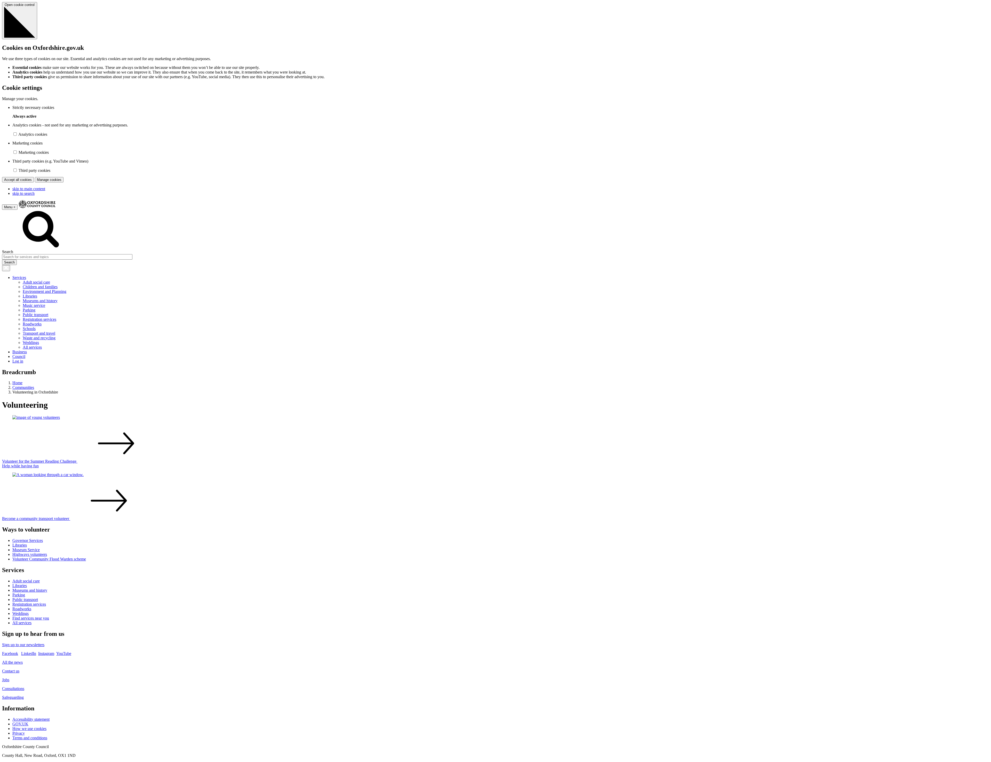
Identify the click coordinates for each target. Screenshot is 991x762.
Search (7, 252)
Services (19, 277)
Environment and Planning (44, 291)
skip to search (23, 193)
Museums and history (40, 301)
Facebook (10, 653)
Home (17, 383)
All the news (12, 662)
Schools (29, 328)
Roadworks (32, 324)
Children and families (40, 287)
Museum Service (26, 550)
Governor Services (27, 540)
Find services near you (30, 618)
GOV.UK (20, 724)
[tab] (495, 544)
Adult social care (36, 282)
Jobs (5, 680)
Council (18, 356)
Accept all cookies (18, 180)
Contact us (10, 671)
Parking (29, 310)
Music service (34, 305)
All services (32, 347)
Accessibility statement (31, 719)
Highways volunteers (29, 554)
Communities (23, 387)
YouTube (63, 653)
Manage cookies (49, 180)
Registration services (39, 319)
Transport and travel (39, 333)
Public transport (35, 314)
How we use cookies (29, 728)
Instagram (46, 653)
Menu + (9, 207)
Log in (17, 361)
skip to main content (28, 189)
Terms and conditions (29, 738)
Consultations (13, 688)
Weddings (31, 342)
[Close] (6, 268)
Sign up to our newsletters (23, 645)
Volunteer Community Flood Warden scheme (49, 559)
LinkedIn (28, 653)
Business (19, 352)
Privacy (18, 733)
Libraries (30, 296)
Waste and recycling (39, 338)
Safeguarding (13, 697)
